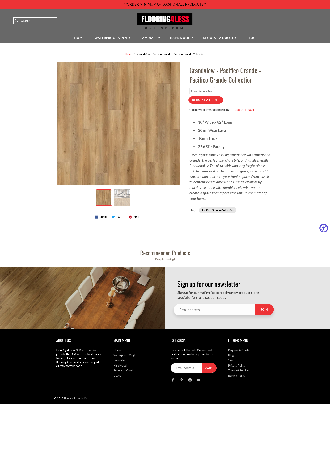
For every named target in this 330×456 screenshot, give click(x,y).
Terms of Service (238, 370)
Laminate (149, 38)
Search (232, 360)
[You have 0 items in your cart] (323, 15)
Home (79, 38)
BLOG (251, 38)
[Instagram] (190, 380)
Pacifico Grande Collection (218, 210)
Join (264, 309)
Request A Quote (239, 350)
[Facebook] (172, 380)
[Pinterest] (181, 380)
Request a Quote (219, 38)
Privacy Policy (236, 365)
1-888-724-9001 (243, 109)
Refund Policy (236, 375)
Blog (231, 355)
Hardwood (181, 38)
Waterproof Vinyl (112, 38)
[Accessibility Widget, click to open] (323, 228)
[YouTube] (198, 380)
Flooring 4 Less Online (76, 398)
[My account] (314, 15)
